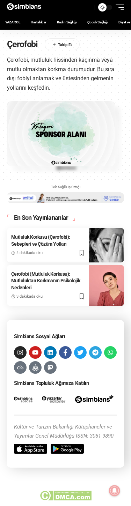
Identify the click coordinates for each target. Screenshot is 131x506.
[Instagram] (20, 352)
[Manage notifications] (114, 490)
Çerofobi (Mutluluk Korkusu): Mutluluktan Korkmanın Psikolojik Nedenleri (45, 280)
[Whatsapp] (110, 352)
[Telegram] (95, 352)
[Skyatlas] (20, 367)
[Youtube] (35, 352)
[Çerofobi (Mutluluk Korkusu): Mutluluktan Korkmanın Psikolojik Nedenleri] (106, 285)
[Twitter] (80, 352)
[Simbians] (26, 7)
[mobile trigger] (118, 7)
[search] (87, 7)
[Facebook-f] (65, 352)
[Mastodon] (50, 367)
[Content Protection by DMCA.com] (65, 495)
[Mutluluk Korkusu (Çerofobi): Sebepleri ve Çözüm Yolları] (106, 245)
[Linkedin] (50, 352)
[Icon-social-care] (35, 367)
